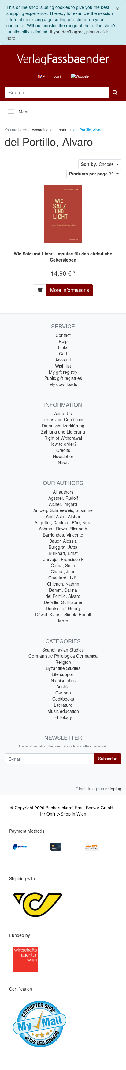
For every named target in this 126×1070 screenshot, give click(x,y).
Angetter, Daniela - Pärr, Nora (63, 522)
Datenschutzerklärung (63, 425)
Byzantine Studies (63, 668)
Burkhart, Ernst (63, 553)
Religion (63, 662)
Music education (63, 711)
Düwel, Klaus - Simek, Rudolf (63, 614)
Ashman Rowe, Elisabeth (63, 528)
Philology (63, 717)
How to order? (63, 444)
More (63, 620)
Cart (63, 353)
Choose (98, 164)
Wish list (63, 366)
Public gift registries (63, 378)
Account (63, 360)
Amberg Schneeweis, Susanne (63, 510)
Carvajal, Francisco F (63, 559)
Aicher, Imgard (63, 504)
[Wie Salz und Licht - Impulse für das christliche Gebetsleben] (63, 214)
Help (63, 341)
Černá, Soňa (63, 565)
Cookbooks (63, 699)
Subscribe (107, 758)
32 (92, 173)
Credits (63, 450)
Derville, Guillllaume (63, 602)
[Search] (115, 92)
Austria (63, 686)
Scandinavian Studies (63, 650)
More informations (69, 289)
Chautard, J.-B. (63, 578)
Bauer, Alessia (63, 541)
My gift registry (63, 372)
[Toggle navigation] (11, 111)
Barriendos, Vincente (63, 535)
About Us (63, 413)
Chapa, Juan (63, 571)
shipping (113, 788)
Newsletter (63, 456)
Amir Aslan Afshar (63, 516)
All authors (63, 492)
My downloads (63, 384)
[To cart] (39, 290)
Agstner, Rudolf (63, 498)
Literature (63, 705)
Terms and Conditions (63, 419)
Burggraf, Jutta (63, 547)
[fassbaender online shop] (63, 59)
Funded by (19, 935)
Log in (58, 76)
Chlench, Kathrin (63, 584)
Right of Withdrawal (63, 438)
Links (63, 347)
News (63, 462)
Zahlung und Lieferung (63, 432)
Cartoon (63, 693)
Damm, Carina (63, 590)
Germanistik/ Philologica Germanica (63, 656)
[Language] (41, 76)
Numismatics (63, 680)
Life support (63, 674)
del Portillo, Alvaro (63, 596)
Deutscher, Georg (63, 608)
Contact (63, 335)
